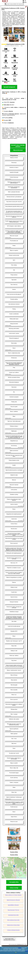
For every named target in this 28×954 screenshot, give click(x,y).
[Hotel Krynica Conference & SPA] (5, 31)
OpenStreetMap (23, 877)
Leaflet (18, 877)
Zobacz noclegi (14, 887)
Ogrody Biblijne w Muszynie (13, 905)
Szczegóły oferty (14, 882)
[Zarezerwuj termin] (26, 7)
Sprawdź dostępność (9, 87)
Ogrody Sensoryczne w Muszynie (13, 900)
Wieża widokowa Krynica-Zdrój (13, 920)
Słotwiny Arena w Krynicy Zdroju (13, 925)
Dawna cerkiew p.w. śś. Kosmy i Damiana (13, 895)
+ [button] (3, 859)
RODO (26, 950)
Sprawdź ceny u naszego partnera (18, 146)
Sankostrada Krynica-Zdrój (13, 915)
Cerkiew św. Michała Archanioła (13, 930)
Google (19, 947)
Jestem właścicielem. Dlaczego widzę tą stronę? (9, 939)
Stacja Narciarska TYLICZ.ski (13, 910)
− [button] (3, 861)
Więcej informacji (18, 150)
